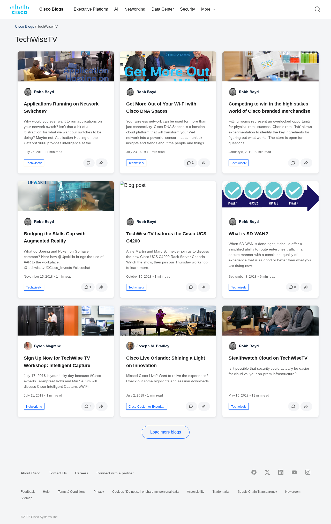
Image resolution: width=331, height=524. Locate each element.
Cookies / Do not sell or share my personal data (145, 491)
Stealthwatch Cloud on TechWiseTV (268, 358)
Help (46, 491)
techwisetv (34, 163)
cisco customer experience (147, 406)
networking (34, 406)
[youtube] (294, 472)
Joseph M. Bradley (153, 346)
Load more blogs (165, 432)
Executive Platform (91, 9)
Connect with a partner (115, 473)
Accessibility (195, 491)
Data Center (163, 9)
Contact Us (58, 473)
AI (116, 9)
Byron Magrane (47, 346)
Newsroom (292, 491)
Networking (134, 9)
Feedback (28, 491)
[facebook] (254, 472)
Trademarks (221, 491)
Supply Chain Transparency (257, 491)
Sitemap (26, 498)
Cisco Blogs (51, 9)
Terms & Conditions (71, 491)
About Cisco (30, 473)
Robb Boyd (44, 92)
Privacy (99, 491)
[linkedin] (280, 472)
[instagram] (307, 472)
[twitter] (267, 472)
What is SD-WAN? (248, 233)
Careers (81, 473)
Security (187, 9)
